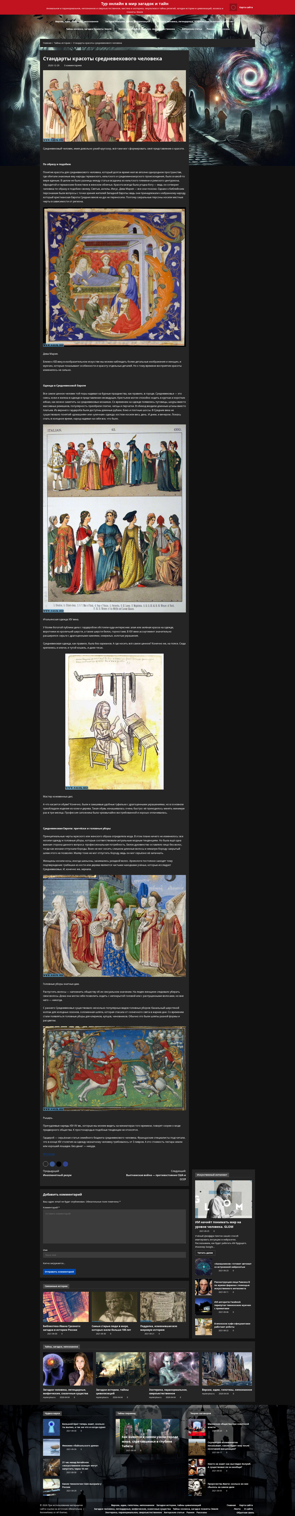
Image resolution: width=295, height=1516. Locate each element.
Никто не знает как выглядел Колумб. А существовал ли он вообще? (197, 1467)
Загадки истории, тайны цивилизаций (127, 21)
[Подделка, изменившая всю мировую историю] (163, 1307)
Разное (211, 28)
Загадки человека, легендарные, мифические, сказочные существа (195, 21)
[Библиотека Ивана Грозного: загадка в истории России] (66, 1307)
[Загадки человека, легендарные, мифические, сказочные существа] (68, 1369)
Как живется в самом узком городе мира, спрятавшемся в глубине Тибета (146, 1441)
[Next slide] (177, 1413)
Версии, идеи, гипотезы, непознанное (76, 21)
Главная (231, 1505)
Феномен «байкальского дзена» (51, 1447)
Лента (237, 1508)
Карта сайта (246, 7)
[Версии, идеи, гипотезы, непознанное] (227, 1369)
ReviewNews (46, 1512)
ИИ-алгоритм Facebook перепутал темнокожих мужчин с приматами (203, 1306)
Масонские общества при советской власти (197, 1427)
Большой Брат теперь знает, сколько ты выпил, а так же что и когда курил (51, 1427)
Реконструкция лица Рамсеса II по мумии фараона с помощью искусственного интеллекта (203, 1286)
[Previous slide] (173, 1413)
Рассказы (224, 28)
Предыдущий (57, 1173)
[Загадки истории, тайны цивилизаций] (121, 1369)
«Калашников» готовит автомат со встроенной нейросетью (203, 1266)
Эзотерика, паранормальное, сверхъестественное (146, 28)
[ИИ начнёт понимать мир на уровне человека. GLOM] (223, 1199)
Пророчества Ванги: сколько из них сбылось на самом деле (197, 1487)
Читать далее (206, 1253)
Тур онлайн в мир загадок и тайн (135, 3)
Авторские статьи (192, 28)
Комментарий (51, 1207)
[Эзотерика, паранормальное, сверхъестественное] (174, 1369)
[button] (254, 25)
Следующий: (156, 1175)
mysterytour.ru (49, 1397)
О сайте (248, 1508)
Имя (45, 1250)
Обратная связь (245, 1512)
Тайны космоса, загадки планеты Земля (88, 28)
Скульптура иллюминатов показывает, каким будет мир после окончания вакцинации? (197, 1447)
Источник (49, 1154)
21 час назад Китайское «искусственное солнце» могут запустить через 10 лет (51, 1467)
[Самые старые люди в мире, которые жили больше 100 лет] (114, 1307)
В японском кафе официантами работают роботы (203, 1326)
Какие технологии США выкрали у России (51, 1487)
